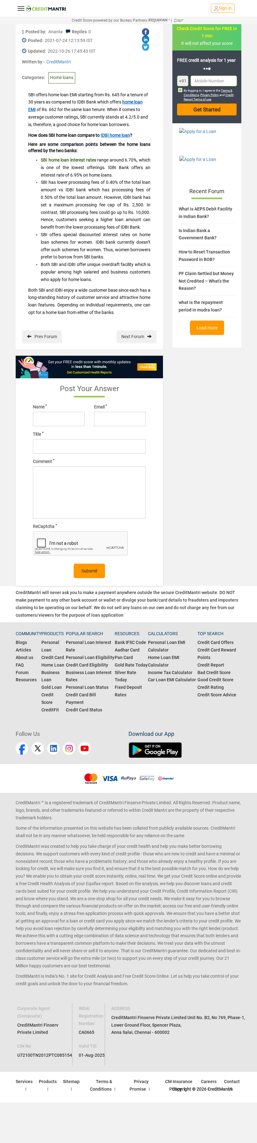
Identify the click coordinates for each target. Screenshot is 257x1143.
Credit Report (210, 664)
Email (100, 406)
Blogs (21, 642)
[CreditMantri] (46, 8)
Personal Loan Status (87, 687)
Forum (22, 672)
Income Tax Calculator (170, 672)
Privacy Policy (209, 95)
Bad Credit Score (214, 672)
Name (40, 406)
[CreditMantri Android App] (184, 750)
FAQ (20, 664)
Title (38, 434)
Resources (26, 679)
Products (48, 1081)
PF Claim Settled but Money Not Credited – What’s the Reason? (206, 281)
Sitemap (71, 1081)
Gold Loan (51, 687)
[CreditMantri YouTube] (84, 748)
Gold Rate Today (131, 664)
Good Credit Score (215, 679)
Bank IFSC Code (130, 642)
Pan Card (124, 657)
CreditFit (50, 709)
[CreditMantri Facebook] (22, 748)
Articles (23, 649)
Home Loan (52, 664)
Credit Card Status (84, 709)
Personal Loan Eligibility (90, 657)
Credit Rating (210, 687)
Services (24, 1081)
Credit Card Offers (215, 642)
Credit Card (52, 657)
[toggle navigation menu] (21, 8)
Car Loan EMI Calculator (172, 679)
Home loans (61, 77)
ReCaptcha (45, 526)
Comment (44, 461)
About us (24, 657)
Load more (207, 327)
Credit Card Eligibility (87, 664)
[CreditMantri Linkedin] (53, 748)
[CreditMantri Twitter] (37, 748)
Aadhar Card (127, 649)
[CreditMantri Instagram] (69, 748)
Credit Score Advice (216, 694)
